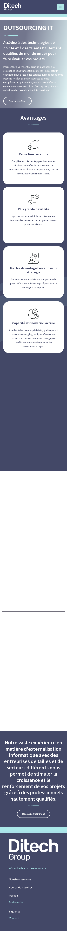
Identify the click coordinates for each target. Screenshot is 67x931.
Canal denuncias (16, 902)
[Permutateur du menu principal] (60, 7)
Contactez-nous (17, 101)
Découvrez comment (33, 813)
